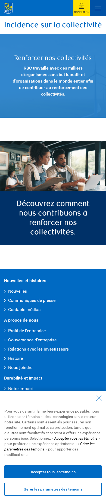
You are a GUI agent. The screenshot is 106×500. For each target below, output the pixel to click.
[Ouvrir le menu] (98, 8)
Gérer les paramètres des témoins (53, 489)
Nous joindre (20, 367)
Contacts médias (24, 309)
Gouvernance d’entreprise (32, 339)
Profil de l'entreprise (27, 330)
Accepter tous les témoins (53, 472)
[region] (53, 445)
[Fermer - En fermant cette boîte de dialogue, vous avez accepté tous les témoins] (99, 398)
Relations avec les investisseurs (38, 349)
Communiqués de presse (31, 300)
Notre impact (20, 388)
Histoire (15, 358)
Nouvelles (17, 291)
